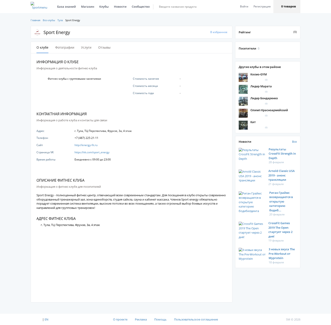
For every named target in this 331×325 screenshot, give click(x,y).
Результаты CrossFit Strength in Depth (282, 153)
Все (294, 142)
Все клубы (49, 20)
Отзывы (104, 47)
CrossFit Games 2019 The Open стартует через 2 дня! (280, 229)
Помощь (160, 319)
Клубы (104, 7)
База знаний (66, 7)
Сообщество (141, 7)
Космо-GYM (258, 74)
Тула (60, 20)
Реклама (141, 319)
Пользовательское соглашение (196, 319)
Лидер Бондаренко (264, 98)
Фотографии (64, 47)
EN (46, 319)
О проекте (120, 319)
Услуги (86, 47)
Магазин (87, 7)
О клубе (42, 47)
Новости (120, 7)
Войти (244, 6)
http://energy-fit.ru (86, 145)
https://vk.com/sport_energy (92, 152)
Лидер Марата (261, 86)
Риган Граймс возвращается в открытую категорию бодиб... (281, 201)
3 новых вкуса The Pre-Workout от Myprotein (282, 253)
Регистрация (262, 6)
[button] (286, 6)
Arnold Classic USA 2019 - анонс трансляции (281, 175)
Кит (253, 122)
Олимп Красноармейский (269, 110)
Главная (35, 20)
